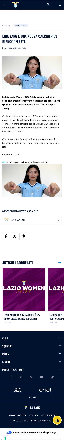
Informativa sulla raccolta (18, 437)
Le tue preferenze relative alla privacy (34, 432)
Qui (4, 162)
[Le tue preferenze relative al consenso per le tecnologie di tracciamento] (5, 438)
